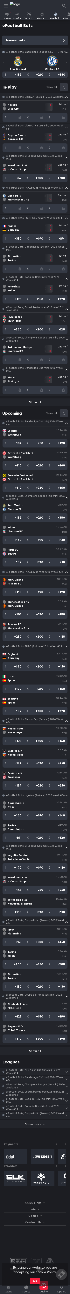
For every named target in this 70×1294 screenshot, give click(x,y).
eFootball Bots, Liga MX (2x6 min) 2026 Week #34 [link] (35, 96)
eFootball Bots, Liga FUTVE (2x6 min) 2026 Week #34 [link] (34, 127)
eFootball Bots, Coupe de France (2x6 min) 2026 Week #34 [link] (34, 996)
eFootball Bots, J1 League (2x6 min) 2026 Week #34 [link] (34, 157)
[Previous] (3, 62)
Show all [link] (51, 87)
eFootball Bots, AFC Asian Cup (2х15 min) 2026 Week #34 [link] (33, 1071)
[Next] (66, 62)
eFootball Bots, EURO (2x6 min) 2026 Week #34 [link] (34, 218)
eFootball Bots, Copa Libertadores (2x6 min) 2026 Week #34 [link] (35, 309)
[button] (35, 96)
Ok (35, 1281)
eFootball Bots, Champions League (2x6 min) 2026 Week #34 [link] (35, 339)
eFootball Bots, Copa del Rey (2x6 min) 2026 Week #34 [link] (35, 1100)
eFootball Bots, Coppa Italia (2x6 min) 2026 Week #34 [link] (35, 248)
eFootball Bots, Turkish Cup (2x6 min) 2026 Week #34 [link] (34, 721)
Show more (33, 1124)
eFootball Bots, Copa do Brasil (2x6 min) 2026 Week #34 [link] (33, 279)
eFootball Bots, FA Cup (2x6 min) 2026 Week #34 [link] (34, 187)
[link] (19, 6)
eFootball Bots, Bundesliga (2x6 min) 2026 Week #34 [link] (34, 369)
